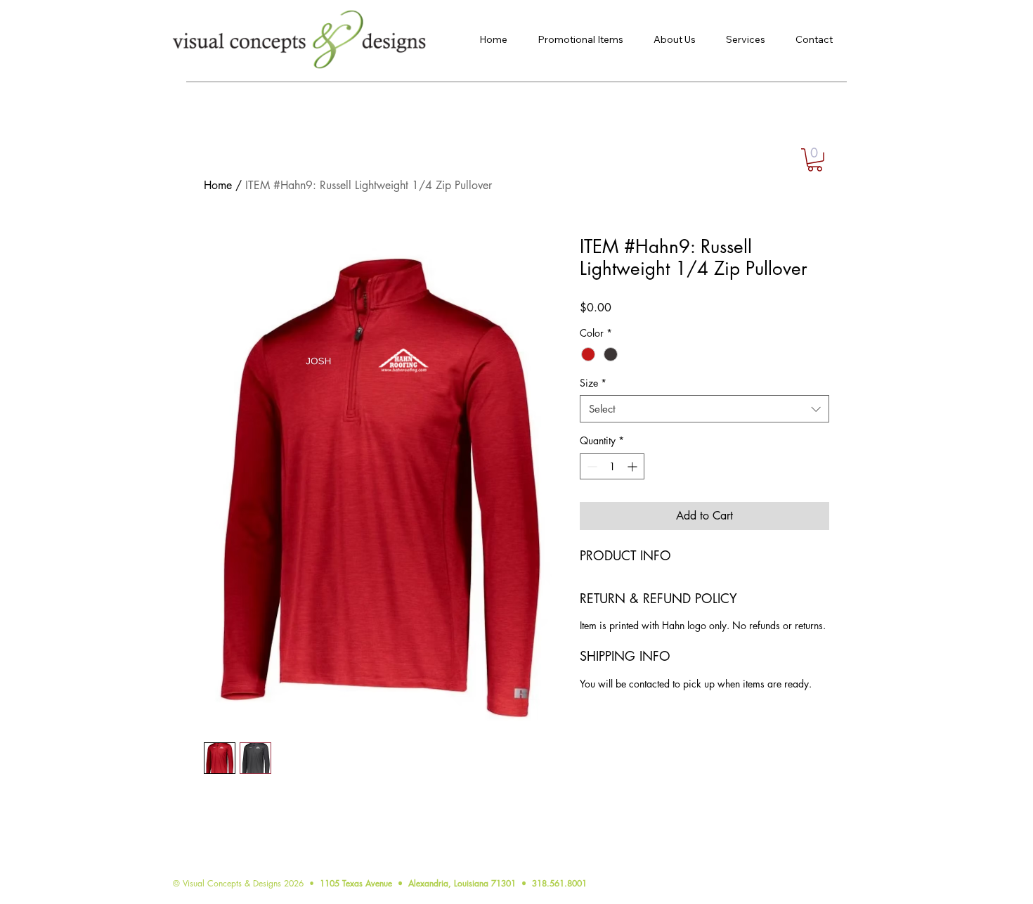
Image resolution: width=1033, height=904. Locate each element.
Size (593, 382)
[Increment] (633, 466)
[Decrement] (590, 466)
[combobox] (704, 408)
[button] (815, 160)
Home (218, 185)
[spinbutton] (612, 466)
